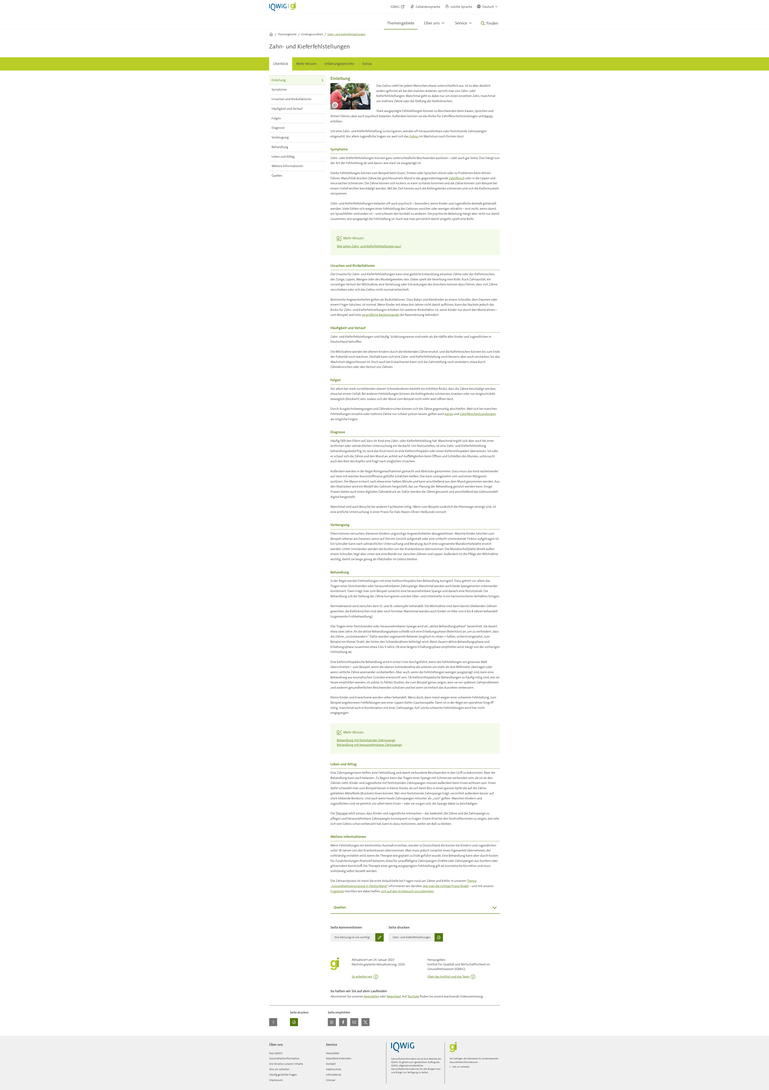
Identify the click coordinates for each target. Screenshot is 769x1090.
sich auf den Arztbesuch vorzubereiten (407, 891)
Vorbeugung (280, 137)
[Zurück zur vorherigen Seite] (273, 1022)
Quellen (277, 175)
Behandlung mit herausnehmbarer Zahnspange (369, 745)
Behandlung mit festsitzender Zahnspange (366, 740)
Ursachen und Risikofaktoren (291, 99)
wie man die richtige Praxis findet (446, 886)
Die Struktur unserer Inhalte (286, 1064)
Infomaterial (333, 1074)
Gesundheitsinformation (284, 1058)
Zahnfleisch (457, 178)
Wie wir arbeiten (279, 1069)
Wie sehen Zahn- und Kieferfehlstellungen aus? (369, 246)
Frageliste (337, 891)
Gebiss (414, 136)
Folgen (276, 118)
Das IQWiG (276, 1053)
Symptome (279, 89)
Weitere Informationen (287, 166)
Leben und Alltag (283, 156)
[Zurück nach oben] (496, 1038)
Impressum (276, 1080)
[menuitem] (280, 64)
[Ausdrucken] (294, 1022)
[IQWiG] (402, 1047)
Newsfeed (394, 996)
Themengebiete (400, 23)
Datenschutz (333, 1069)
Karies (488, 116)
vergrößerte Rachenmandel (380, 315)
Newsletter (371, 996)
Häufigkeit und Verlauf (287, 109)
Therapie (342, 813)
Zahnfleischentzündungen (478, 414)
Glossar (330, 1080)
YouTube (413, 996)
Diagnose (278, 128)
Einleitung (279, 80)
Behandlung (280, 147)
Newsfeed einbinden (338, 1058)
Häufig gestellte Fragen (283, 1074)
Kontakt (331, 1064)
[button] (487, 7)
